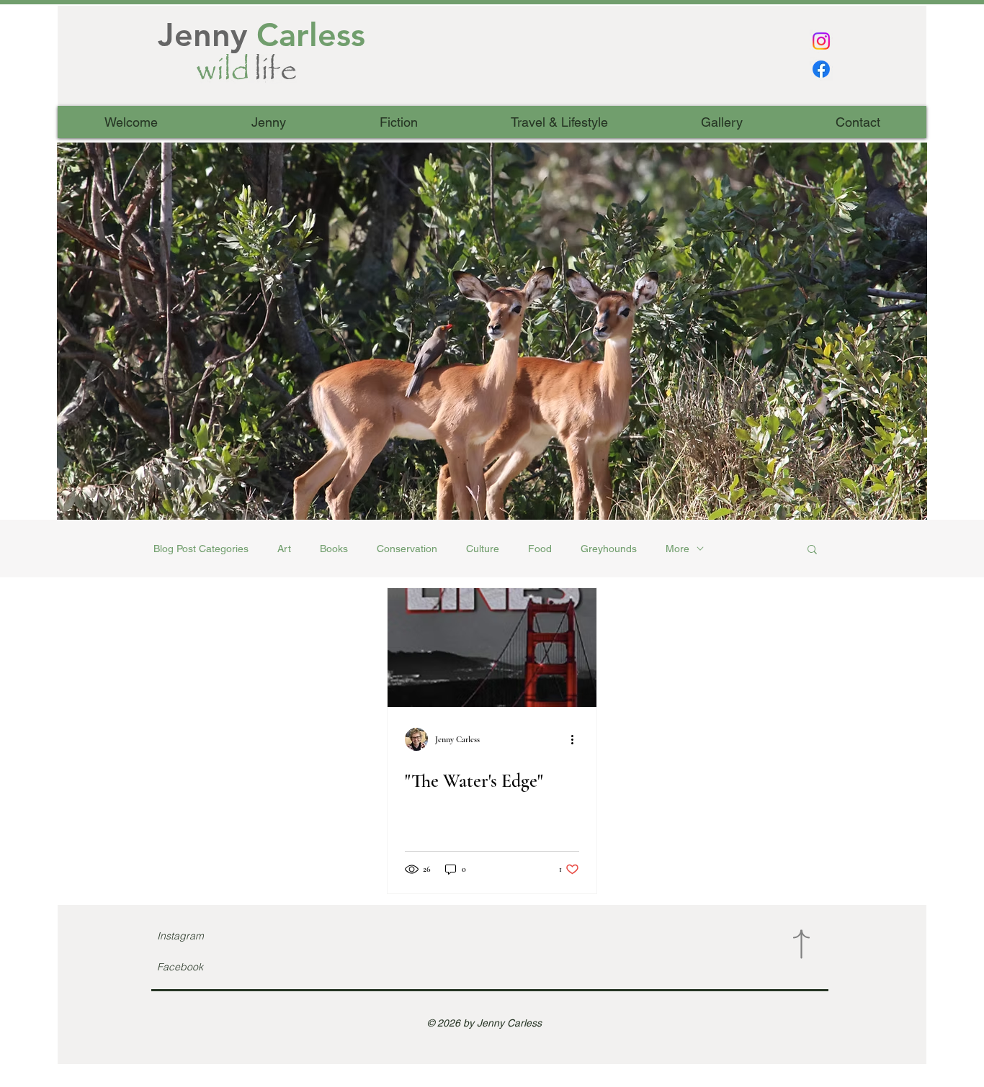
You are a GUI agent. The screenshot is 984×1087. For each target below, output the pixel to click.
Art (284, 548)
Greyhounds (609, 548)
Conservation (407, 548)
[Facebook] (821, 69)
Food (540, 548)
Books (334, 548)
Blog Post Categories (201, 548)
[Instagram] (821, 41)
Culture (482, 548)
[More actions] (577, 739)
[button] (492, 331)
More (677, 548)
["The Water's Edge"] (492, 647)
